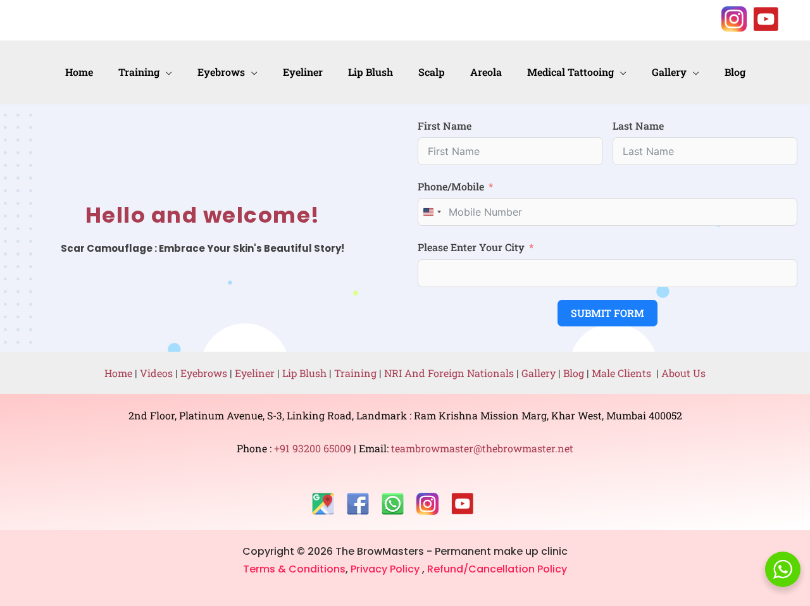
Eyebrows (203, 373)
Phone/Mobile (451, 186)
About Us (683, 373)
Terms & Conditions (294, 569)
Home (118, 373)
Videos (156, 373)
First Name (444, 125)
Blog (573, 373)
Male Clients (624, 373)
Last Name (638, 125)
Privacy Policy (386, 569)
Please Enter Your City (471, 247)
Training (355, 373)
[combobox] (431, 212)
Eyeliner (255, 373)
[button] (165, 72)
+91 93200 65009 (314, 448)
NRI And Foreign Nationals (450, 373)
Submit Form (607, 312)
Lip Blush (304, 373)
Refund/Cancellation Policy (497, 569)
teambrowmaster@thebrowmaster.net (481, 448)
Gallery (539, 373)
